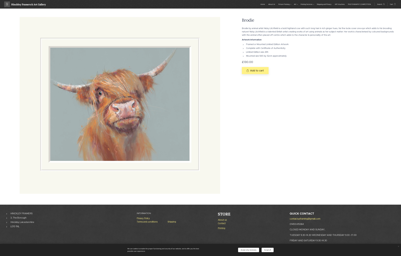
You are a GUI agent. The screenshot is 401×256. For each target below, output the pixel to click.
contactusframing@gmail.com (305, 218)
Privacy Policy (143, 218)
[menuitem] (263, 4)
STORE (224, 214)
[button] (381, 4)
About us (222, 220)
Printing (221, 228)
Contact (222, 223)
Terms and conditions (147, 221)
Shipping (172, 221)
